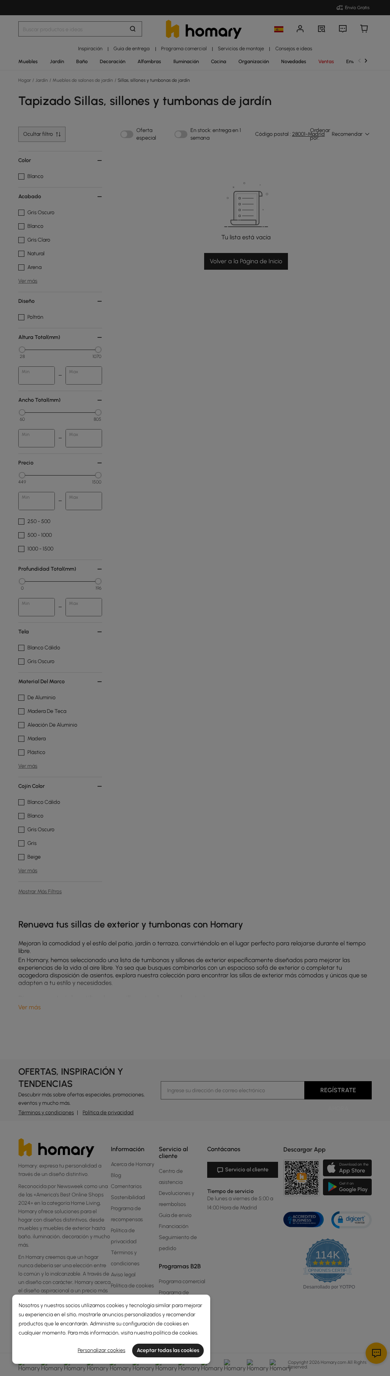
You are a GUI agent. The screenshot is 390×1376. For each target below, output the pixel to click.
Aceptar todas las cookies (168, 1350)
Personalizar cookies (101, 1350)
